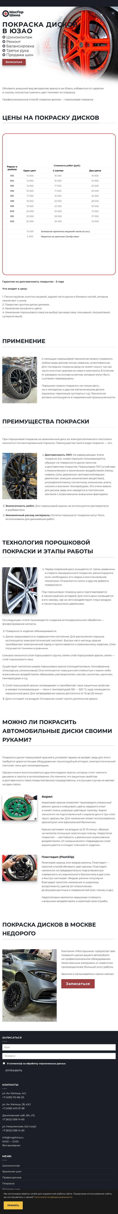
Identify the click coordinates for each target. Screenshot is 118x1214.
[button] (112, 13)
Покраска (8, 1183)
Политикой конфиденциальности (53, 1197)
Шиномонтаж (11, 1165)
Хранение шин (11, 1171)
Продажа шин (11, 1189)
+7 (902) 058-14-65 (13, 1119)
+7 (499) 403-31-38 (13, 1108)
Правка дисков (11, 1177)
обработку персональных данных (46, 1063)
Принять (13, 1205)
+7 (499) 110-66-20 (13, 1097)
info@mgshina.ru (13, 1137)
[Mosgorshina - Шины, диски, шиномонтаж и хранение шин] (13, 13)
